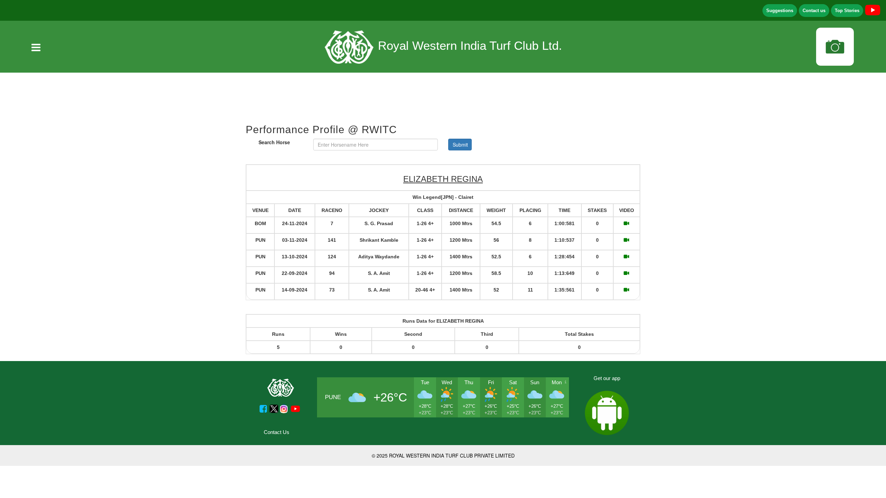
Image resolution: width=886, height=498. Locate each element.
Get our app (607, 378)
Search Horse (274, 142)
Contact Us (276, 432)
